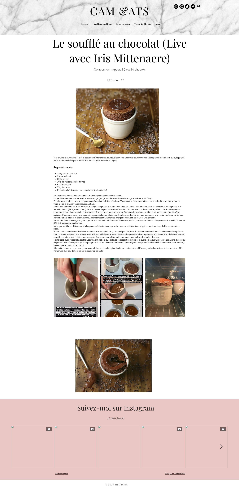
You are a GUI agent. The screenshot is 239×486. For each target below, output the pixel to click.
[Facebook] (193, 6)
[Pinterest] (198, 6)
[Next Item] (180, 287)
